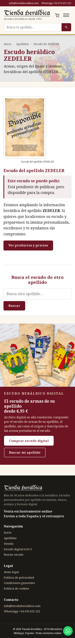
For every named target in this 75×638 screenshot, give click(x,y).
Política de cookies (16, 588)
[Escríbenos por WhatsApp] (68, 631)
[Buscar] (66, 27)
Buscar (14, 306)
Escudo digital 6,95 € (18, 549)
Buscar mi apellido (25, 452)
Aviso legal (11, 572)
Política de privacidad (19, 577)
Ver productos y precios (28, 245)
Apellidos (22, 44)
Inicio (7, 44)
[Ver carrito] (57, 15)
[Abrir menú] (66, 15)
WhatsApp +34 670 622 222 (56, 3)
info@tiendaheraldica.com (24, 3)
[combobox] (33, 27)
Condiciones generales (19, 583)
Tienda (8, 543)
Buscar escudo (13, 554)
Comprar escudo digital (29, 441)
